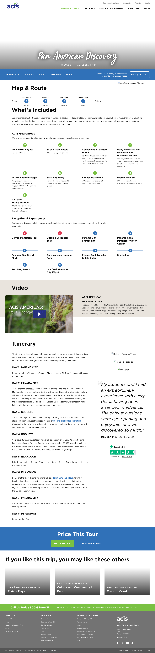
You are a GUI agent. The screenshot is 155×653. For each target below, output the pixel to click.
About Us (133, 8)
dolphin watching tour (63, 478)
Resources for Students (85, 634)
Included (29, 74)
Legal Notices (123, 650)
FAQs (78, 640)
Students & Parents (111, 8)
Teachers (89, 8)
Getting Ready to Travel (85, 637)
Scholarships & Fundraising (86, 631)
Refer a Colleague (47, 640)
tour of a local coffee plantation (66, 421)
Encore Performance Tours (14, 625)
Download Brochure (111, 3)
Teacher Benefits (46, 634)
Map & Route (12, 74)
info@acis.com (122, 637)
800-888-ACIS (40, 607)
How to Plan (45, 628)
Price (69, 74)
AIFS (7, 628)
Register (138, 3)
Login (147, 3)
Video (42, 74)
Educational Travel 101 (48, 622)
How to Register (82, 628)
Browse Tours (70, 8)
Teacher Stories (46, 625)
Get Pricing (62, 543)
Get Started (139, 74)
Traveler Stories (82, 622)
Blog (147, 8)
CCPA (148, 650)
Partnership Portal (11, 631)
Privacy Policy (137, 650)
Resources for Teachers (49, 637)
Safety (43, 631)
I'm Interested (90, 543)
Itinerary (55, 74)
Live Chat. (132, 607)
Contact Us (126, 3)
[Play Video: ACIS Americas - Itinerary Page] (39, 314)
